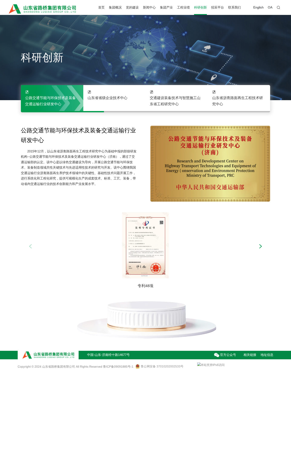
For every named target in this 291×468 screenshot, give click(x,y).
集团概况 (115, 7)
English (258, 7)
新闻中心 (149, 7)
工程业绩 (183, 7)
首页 (101, 7)
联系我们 (234, 7)
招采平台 (217, 7)
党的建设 (132, 7)
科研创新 (200, 7)
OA (270, 7)
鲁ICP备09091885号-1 (118, 366)
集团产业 (166, 7)
